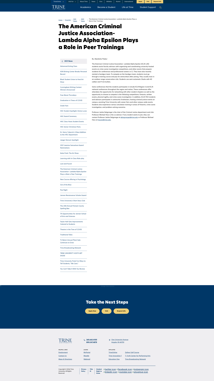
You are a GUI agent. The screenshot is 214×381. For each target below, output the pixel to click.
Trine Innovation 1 (115, 356)
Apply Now (92, 311)
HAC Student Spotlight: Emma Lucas (73, 111)
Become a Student (106, 7)
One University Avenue (119, 340)
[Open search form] (160, 7)
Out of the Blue (65, 185)
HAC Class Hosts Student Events (72, 122)
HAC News (75, 20)
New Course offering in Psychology (73, 179)
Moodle (86, 356)
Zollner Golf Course (132, 352)
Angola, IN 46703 (117, 342)
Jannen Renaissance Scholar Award (73, 195)
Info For (70, 1)
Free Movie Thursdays (68, 95)
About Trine (84, 1)
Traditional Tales (66, 235)
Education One (114, 359)
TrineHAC (68, 20)
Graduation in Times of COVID (71, 100)
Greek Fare (64, 106)
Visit (148, 1)
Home (60, 20)
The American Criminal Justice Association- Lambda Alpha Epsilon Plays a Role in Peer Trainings (73, 171)
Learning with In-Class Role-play (72, 158)
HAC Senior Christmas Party (70, 127)
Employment (63, 352)
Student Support (148, 7)
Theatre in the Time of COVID (71, 229)
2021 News (83, 20)
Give (100, 1)
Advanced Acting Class (68, 66)
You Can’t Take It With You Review (72, 269)
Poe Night (63, 190)
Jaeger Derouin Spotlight (69, 140)
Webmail (87, 359)
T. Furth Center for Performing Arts (137, 356)
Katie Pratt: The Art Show (69, 153)
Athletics (109, 1)
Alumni (118, 1)
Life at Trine (127, 7)
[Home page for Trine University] (58, 7)
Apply (140, 1)
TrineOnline (113, 352)
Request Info (157, 1)
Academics (85, 7)
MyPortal (87, 352)
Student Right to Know (99, 371)
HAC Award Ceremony (68, 116)
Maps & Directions (65, 359)
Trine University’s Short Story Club (72, 201)
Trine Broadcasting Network (70, 248)
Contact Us (63, 356)
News (93, 1)
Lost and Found (66, 164)
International (128, 1)
